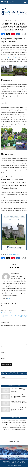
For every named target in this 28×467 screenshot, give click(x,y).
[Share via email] (6, 303)
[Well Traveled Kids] (14, 10)
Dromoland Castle (8, 305)
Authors (22, 462)
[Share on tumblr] (14, 303)
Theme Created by (14, 465)
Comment (3, 330)
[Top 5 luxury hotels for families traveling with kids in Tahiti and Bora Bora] (5, 397)
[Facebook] (10, 2)
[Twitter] (2, 2)
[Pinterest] (7, 2)
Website (3, 358)
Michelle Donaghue (11, 20)
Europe (15, 305)
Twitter (8, 298)
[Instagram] (5, 2)
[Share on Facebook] (8, 303)
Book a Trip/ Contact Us (11, 462)
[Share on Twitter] (10, 303)
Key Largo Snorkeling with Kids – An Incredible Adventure (21, 313)
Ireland (20, 305)
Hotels (21, 20)
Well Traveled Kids (13, 461)
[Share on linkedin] (16, 303)
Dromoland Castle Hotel (13, 57)
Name (2, 346)
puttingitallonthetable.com (13, 254)
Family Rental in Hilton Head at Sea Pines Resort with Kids (7, 313)
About (22, 461)
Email (2, 352)
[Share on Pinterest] (12, 303)
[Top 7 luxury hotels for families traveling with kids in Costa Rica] (5, 390)
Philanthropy (14, 463)
